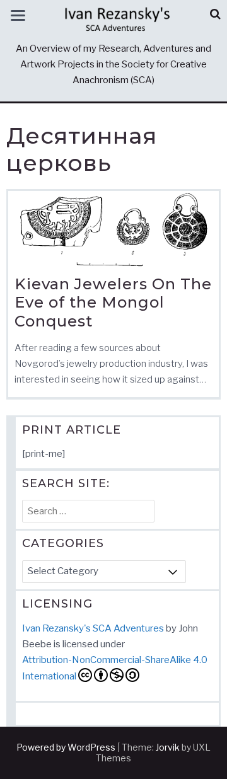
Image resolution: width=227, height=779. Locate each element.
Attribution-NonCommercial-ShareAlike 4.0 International (114, 668)
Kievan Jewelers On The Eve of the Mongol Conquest (113, 302)
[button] (215, 14)
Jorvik (168, 747)
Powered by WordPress (65, 747)
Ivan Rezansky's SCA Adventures (93, 628)
